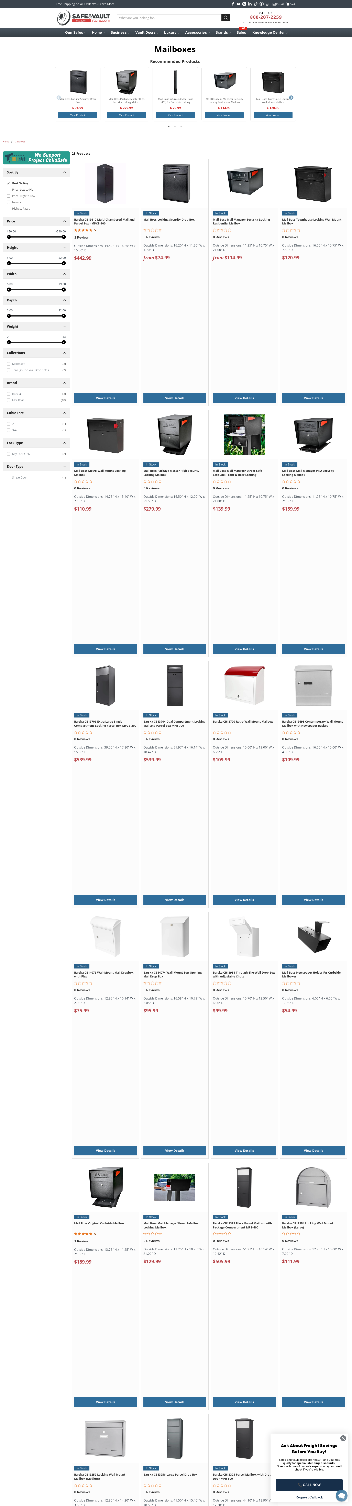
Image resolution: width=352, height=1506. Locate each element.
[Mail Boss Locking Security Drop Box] (77, 82)
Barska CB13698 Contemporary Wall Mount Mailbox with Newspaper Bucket (312, 723)
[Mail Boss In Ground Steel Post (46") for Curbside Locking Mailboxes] (175, 82)
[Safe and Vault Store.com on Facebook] (233, 4)
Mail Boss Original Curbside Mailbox (99, 1223)
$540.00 (60, 231)
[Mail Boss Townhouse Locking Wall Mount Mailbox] (273, 82)
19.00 (62, 284)
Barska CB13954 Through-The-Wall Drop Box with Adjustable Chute (244, 974)
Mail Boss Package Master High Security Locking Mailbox (171, 473)
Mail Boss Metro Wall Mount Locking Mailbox (100, 473)
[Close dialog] (343, 1438)
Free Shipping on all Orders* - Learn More (85, 4)
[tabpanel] (77, 94)
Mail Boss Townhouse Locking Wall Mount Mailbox (311, 221)
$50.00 (11, 231)
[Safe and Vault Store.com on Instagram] (244, 4)
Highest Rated (21, 208)
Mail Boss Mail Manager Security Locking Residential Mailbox (241, 221)
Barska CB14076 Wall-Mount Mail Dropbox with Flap (103, 974)
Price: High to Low (23, 196)
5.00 (10, 258)
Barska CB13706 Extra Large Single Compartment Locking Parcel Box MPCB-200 (105, 723)
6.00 (10, 284)
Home (6, 141)
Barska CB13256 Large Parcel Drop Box (170, 1474)
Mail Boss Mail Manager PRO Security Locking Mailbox (308, 473)
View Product (77, 115)
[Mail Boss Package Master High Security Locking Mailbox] (126, 82)
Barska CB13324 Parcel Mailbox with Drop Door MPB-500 (242, 1476)
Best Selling (20, 183)
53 (64, 336)
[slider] (9, 237)
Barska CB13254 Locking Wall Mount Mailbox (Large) (307, 1225)
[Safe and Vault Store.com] (83, 18)
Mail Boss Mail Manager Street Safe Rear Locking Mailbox (171, 1225)
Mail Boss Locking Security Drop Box (169, 219)
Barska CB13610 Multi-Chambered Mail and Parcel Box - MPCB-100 (104, 221)
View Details (105, 398)
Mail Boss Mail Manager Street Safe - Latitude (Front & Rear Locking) (238, 473)
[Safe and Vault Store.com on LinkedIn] (250, 4)
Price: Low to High (23, 189)
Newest (17, 202)
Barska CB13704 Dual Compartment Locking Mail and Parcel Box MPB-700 (174, 723)
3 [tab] (181, 126)
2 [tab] (175, 126)
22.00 (62, 310)
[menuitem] (75, 32)
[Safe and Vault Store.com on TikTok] (255, 4)
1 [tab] (169, 126)
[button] (342, 1496)
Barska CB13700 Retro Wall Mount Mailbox (243, 721)
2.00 (10, 310)
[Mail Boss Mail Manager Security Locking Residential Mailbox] (224, 82)
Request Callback (309, 1497)
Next (291, 98)
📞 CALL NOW (309, 1485)
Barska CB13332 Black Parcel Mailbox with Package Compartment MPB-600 (242, 1225)
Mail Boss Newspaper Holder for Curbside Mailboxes (311, 974)
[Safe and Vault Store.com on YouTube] (238, 4)
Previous (59, 98)
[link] (36, 364)
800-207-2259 (266, 16)
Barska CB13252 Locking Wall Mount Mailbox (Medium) (99, 1476)
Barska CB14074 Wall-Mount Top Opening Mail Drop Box (172, 974)
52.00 (62, 257)
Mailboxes (19, 141)
